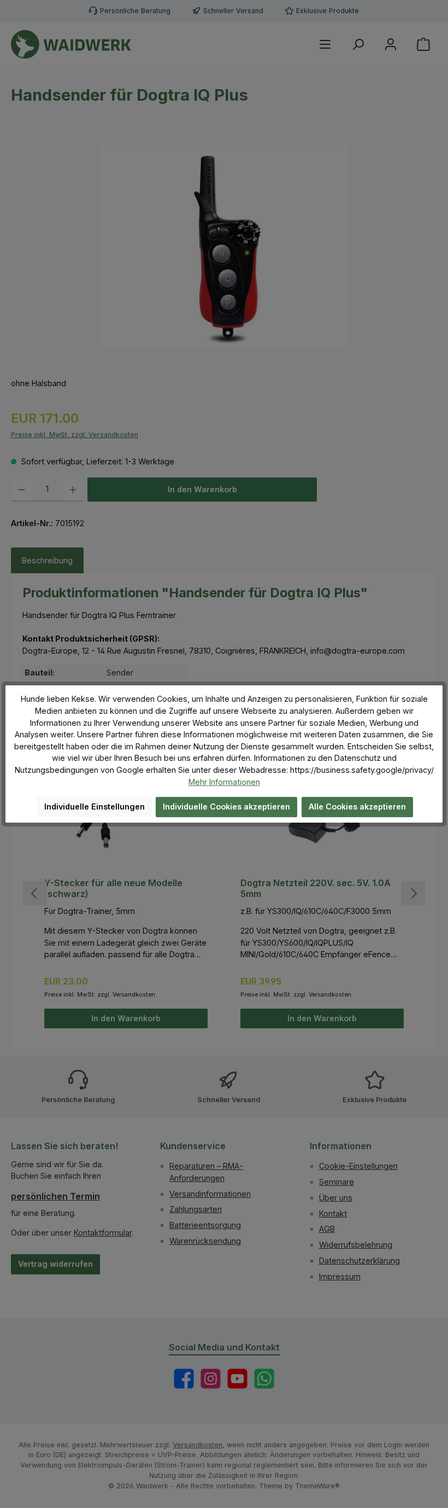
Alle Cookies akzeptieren (357, 806)
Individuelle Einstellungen (94, 806)
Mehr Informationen (224, 782)
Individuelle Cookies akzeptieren (226, 806)
